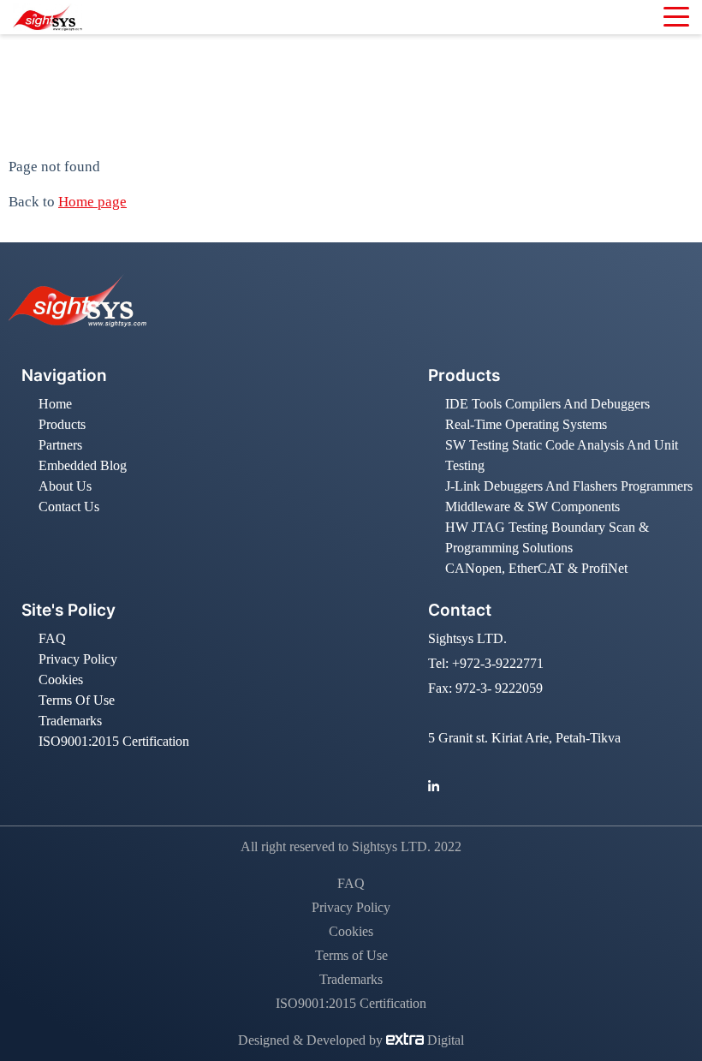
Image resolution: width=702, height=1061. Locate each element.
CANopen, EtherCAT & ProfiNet (536, 568)
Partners (60, 445)
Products (62, 424)
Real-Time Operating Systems (526, 424)
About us (65, 486)
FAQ (52, 638)
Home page (92, 202)
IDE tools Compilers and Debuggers (547, 403)
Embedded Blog (83, 465)
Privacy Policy (78, 659)
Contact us (69, 506)
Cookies (61, 679)
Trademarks (70, 720)
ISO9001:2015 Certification (114, 741)
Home (275, 101)
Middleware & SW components (532, 506)
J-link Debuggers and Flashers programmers (569, 486)
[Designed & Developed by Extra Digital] (406, 1040)
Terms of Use (77, 700)
